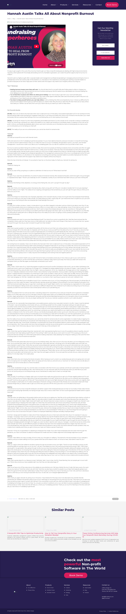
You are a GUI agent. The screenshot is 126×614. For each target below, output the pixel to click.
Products (63, 5)
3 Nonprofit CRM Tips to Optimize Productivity (25, 533)
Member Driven (51, 590)
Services (75, 5)
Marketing (68, 590)
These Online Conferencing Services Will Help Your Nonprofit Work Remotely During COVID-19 (100, 535)
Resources (87, 5)
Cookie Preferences (113, 611)
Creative (68, 587)
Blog (14, 18)
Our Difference (31, 587)
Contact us (105, 585)
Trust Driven (13, 498)
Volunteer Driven (51, 592)
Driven (22, 610)
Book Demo (112, 5)
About (53, 5)
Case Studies (88, 587)
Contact (99, 5)
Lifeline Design (30, 610)
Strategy (68, 592)
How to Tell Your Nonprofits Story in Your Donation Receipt (61, 534)
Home (45, 5)
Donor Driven (50, 587)
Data (67, 595)
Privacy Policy (31, 590)
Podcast (87, 592)
